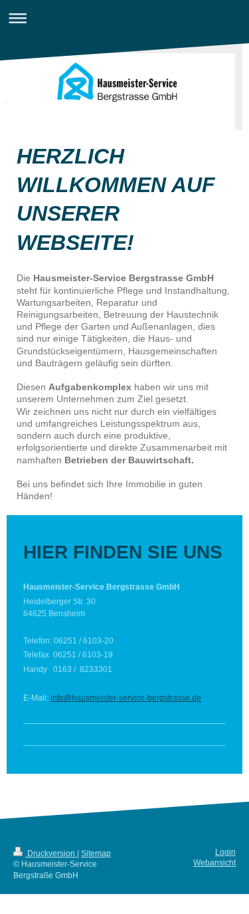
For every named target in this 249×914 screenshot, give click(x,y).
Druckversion (51, 853)
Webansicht (214, 862)
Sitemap (96, 853)
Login (225, 852)
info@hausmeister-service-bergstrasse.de (125, 697)
